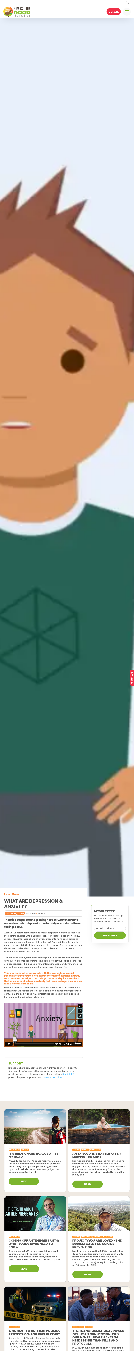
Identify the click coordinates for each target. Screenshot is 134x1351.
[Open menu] (127, 12)
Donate (114, 11)
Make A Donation (53, 1077)
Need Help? (68, 1074)
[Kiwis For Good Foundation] (17, 11)
